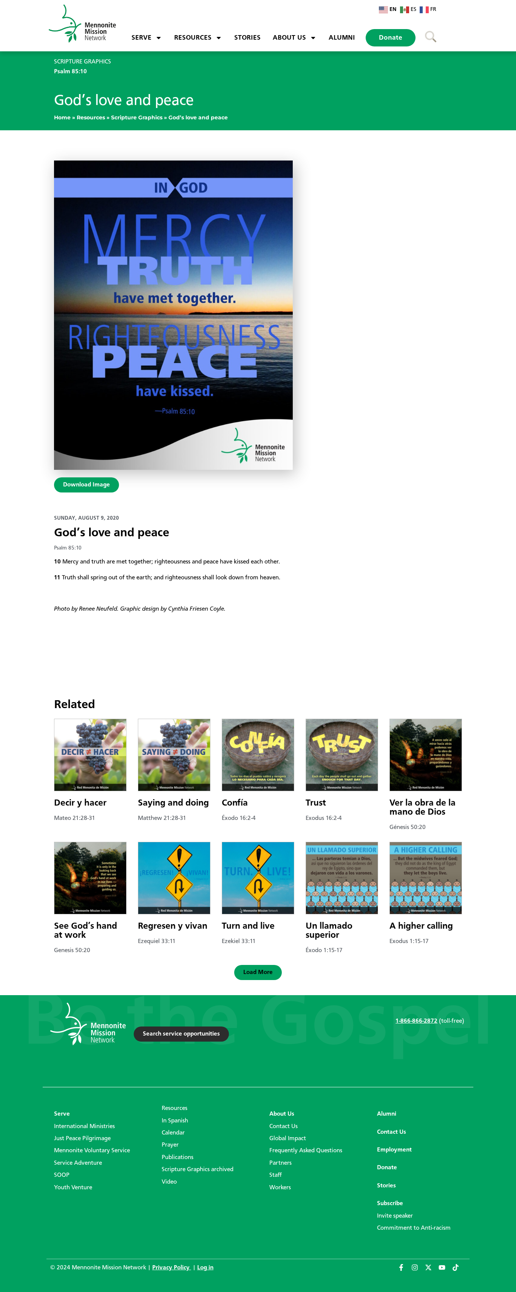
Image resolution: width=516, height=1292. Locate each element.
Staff (275, 1175)
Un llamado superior (329, 931)
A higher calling (421, 926)
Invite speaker (395, 1216)
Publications (177, 1158)
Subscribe (390, 1204)
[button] (258, 972)
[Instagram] (418, 1271)
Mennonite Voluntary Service (92, 1151)
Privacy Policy (171, 1268)
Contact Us (283, 1127)
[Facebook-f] (404, 1271)
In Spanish (175, 1121)
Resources (193, 37)
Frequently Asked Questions (305, 1151)
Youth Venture (73, 1188)
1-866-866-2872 (416, 1021)
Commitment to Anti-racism (414, 1228)
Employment (394, 1150)
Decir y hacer (80, 803)
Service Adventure (78, 1163)
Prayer (170, 1145)
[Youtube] (445, 1271)
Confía (235, 803)
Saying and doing (173, 803)
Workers (280, 1188)
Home (62, 117)
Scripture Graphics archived (197, 1170)
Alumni (342, 37)
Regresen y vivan (172, 926)
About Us (289, 37)
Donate (390, 37)
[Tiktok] (459, 1271)
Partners (280, 1163)
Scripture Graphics (136, 117)
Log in (205, 1268)
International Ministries (84, 1127)
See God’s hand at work (85, 931)
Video (169, 1182)
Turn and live (248, 926)
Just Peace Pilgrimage (82, 1139)
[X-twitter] (432, 1271)
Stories (247, 37)
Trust (316, 803)
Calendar (173, 1133)
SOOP (62, 1175)
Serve (141, 37)
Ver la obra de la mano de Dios (422, 808)
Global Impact (287, 1139)
